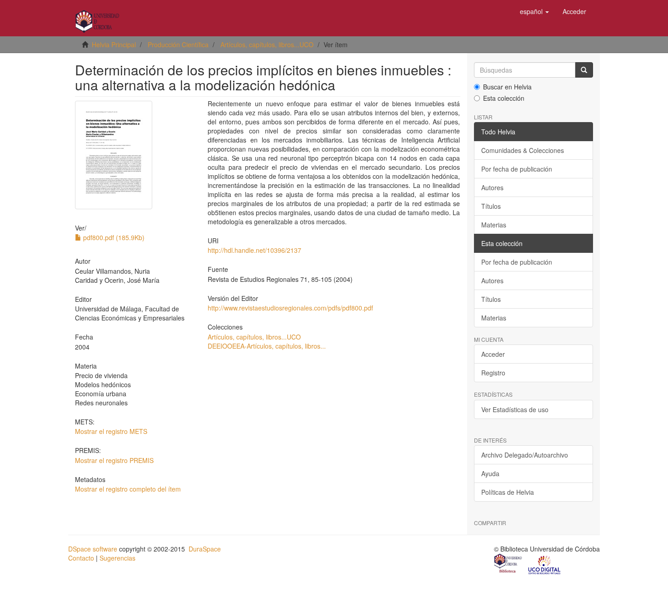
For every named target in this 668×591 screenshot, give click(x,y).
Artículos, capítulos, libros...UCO (267, 44)
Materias (493, 224)
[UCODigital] (545, 564)
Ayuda (490, 473)
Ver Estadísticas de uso (514, 409)
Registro (493, 372)
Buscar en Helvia (507, 86)
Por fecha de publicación (516, 168)
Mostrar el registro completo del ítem (128, 488)
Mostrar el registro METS (111, 431)
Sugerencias (117, 557)
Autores (492, 187)
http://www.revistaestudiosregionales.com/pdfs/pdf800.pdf (290, 307)
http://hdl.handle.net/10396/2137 (254, 250)
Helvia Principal (114, 44)
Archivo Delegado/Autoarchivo (524, 454)
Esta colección (503, 98)
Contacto (81, 557)
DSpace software (92, 548)
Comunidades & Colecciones (522, 150)
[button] (534, 11)
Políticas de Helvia (507, 492)
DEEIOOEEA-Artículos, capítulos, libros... (267, 345)
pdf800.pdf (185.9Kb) (113, 237)
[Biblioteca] (508, 564)
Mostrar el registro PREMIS (114, 460)
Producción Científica (178, 44)
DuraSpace (205, 548)
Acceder (493, 354)
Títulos (491, 206)
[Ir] (584, 70)
